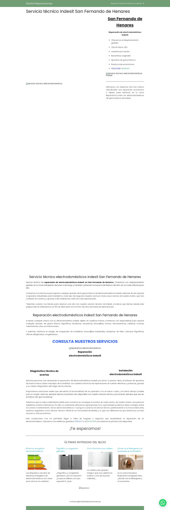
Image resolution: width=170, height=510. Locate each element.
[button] (163, 503)
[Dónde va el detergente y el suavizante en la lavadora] (130, 468)
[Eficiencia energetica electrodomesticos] (39, 468)
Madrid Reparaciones (39, 3)
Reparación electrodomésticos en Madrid (126, 3)
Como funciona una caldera (100, 448)
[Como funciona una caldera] (100, 465)
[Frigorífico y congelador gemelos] (69, 468)
